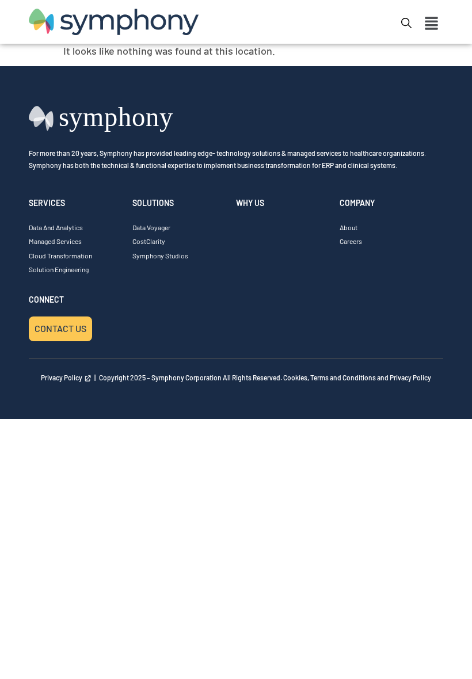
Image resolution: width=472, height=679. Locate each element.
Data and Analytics (56, 227)
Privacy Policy (63, 377)
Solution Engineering (59, 269)
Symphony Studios (160, 255)
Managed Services (55, 241)
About (348, 227)
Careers (351, 241)
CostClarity (148, 241)
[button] (431, 24)
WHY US (250, 203)
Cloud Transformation (60, 255)
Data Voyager (151, 227)
